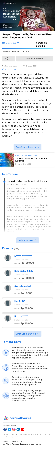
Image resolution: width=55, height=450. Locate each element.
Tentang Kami (9, 434)
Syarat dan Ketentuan (42, 434)
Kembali (10, 3)
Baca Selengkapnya (26, 147)
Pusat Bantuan (24, 434)
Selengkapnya (25, 240)
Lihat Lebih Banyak (26, 334)
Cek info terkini (9, 69)
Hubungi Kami (12, 437)
